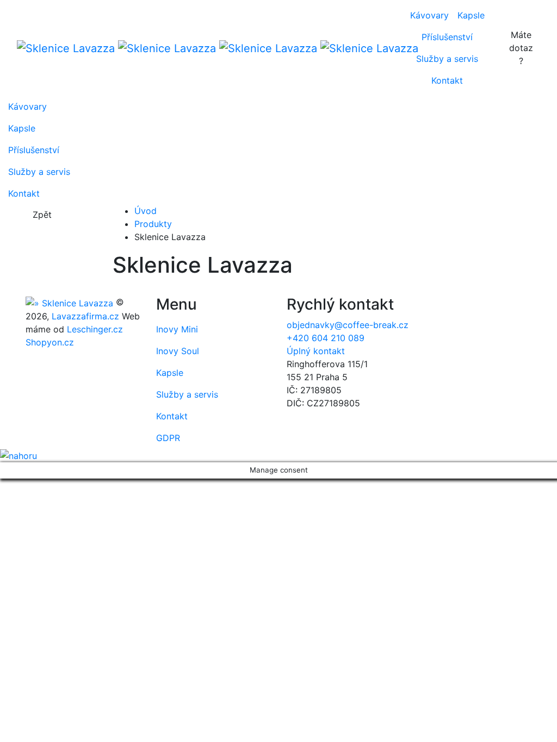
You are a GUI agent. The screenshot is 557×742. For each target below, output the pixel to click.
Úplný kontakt (316, 350)
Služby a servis (447, 58)
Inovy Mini (177, 329)
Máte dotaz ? (521, 47)
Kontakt (447, 80)
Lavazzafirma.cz (85, 316)
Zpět (42, 214)
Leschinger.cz (95, 329)
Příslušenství (447, 37)
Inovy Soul (177, 350)
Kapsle (471, 15)
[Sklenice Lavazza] (200, 47)
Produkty (153, 223)
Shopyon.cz (50, 342)
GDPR (168, 437)
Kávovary (429, 15)
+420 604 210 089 (325, 337)
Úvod (145, 210)
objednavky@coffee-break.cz (348, 324)
